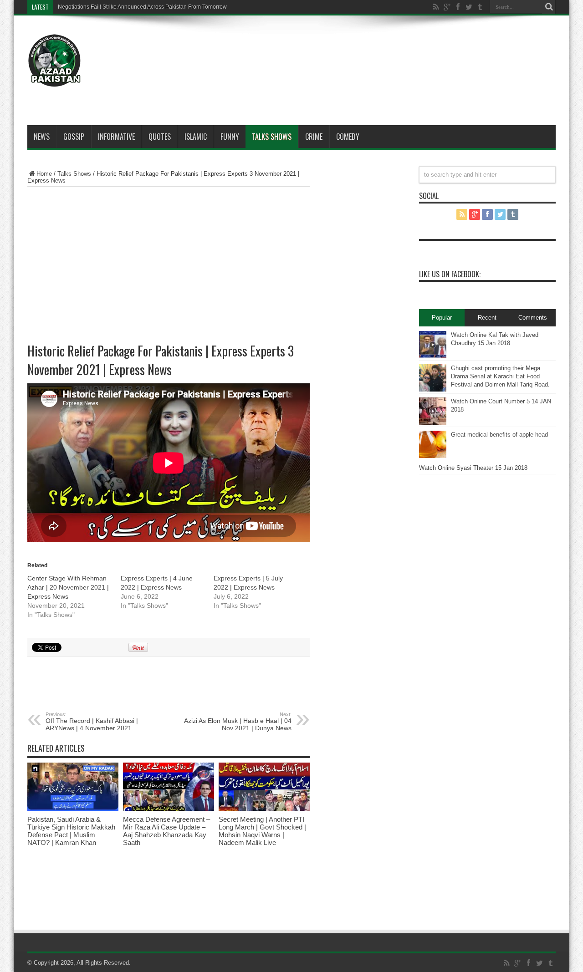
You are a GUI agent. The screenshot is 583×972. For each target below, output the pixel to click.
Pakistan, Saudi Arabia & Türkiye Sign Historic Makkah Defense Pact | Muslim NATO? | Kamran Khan (71, 830)
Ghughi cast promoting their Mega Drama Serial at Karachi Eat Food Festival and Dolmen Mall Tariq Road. (500, 376)
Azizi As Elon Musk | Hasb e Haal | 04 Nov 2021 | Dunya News (238, 722)
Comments (532, 317)
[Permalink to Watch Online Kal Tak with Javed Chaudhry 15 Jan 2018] (432, 356)
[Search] (549, 7)
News (42, 136)
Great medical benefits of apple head (499, 434)
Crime (313, 136)
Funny (229, 136)
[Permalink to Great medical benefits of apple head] (432, 456)
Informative (116, 136)
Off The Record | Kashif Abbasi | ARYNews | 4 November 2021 (92, 722)
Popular (442, 317)
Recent (487, 317)
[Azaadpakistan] (54, 81)
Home (44, 173)
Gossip (73, 136)
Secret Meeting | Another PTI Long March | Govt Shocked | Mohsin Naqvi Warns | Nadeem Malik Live (262, 830)
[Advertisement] (390, 51)
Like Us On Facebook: (450, 274)
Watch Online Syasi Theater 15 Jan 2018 (473, 467)
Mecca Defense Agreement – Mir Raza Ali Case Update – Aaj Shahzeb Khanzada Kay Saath (166, 830)
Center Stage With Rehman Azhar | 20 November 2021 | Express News (68, 587)
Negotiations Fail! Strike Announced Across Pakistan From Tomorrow (142, 7)
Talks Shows (272, 136)
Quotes (159, 136)
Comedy (347, 136)
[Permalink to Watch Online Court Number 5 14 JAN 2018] (432, 422)
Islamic (195, 136)
